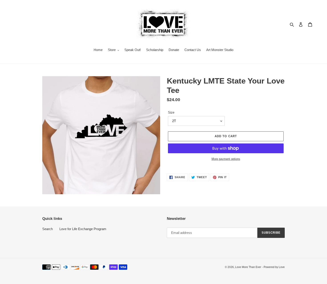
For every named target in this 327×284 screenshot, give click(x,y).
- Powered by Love (273, 267)
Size (171, 112)
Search (47, 229)
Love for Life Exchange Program (82, 229)
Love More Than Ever (248, 267)
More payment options (226, 159)
